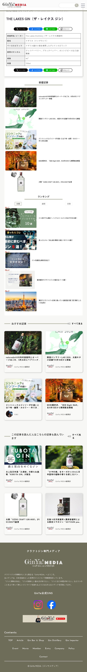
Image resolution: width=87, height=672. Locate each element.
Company (59, 649)
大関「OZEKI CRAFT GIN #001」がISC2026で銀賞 (23, 520)
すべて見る (77, 323)
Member (37, 649)
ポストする (22, 29)
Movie (25, 649)
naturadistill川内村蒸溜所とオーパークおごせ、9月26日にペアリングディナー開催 (22, 360)
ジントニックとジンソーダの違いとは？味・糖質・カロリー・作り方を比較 (22, 407)
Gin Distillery (54, 641)
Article (20, 641)
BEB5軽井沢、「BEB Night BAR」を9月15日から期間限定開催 (63, 406)
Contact (43, 657)
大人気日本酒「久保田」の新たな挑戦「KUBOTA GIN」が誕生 (22, 473)
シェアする (37, 29)
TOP (10, 641)
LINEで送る (52, 29)
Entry (48, 649)
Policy (72, 649)
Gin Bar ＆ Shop (35, 641)
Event (15, 649)
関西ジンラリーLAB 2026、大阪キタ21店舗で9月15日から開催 (64, 358)
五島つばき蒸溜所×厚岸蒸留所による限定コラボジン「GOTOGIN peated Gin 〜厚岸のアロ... (63, 522)
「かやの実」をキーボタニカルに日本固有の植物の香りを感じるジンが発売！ (63, 474)
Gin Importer (72, 641)
